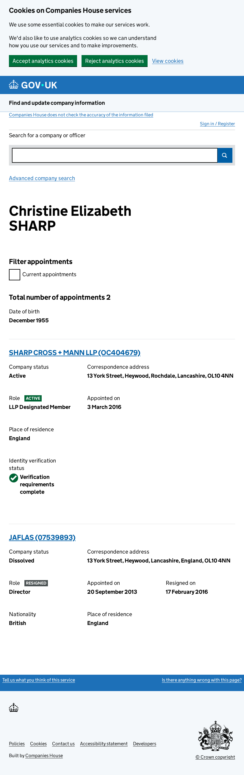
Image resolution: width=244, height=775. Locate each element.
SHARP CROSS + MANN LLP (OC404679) (74, 352)
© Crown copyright (215, 757)
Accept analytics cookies (42, 60)
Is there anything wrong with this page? (202, 680)
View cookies (168, 61)
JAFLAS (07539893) (42, 537)
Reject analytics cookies (114, 60)
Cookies (38, 743)
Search (225, 155)
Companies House (44, 755)
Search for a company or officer (47, 135)
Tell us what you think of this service (38, 680)
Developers (144, 743)
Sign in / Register (217, 123)
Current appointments (49, 274)
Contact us (63, 743)
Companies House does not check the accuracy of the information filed (81, 115)
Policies (17, 743)
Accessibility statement (104, 743)
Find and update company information (57, 102)
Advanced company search (42, 178)
